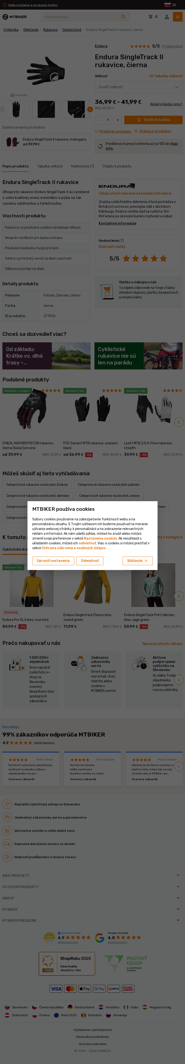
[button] (87, 543)
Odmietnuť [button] (90, 561)
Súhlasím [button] (137, 561)
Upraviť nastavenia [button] (53, 561)
